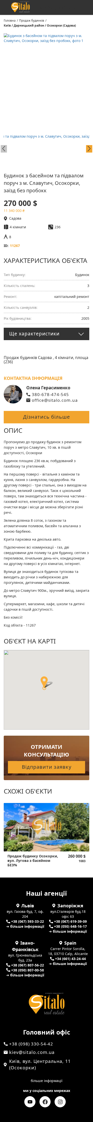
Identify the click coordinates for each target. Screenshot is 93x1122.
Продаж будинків (31, 20)
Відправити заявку (46, 766)
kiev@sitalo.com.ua (32, 1052)
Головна (10, 20)
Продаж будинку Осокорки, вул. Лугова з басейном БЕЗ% (32, 860)
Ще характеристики (34, 333)
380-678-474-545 (50, 394)
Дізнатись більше (46, 416)
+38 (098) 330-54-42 (57, 7)
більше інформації (46, 1080)
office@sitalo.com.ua (55, 400)
